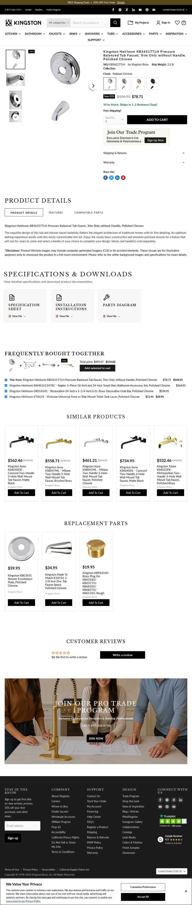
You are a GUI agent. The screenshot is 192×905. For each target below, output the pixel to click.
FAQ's (90, 821)
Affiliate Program (61, 821)
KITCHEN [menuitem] (11, 34)
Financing (92, 811)
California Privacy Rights (65, 837)
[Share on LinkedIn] (117, 177)
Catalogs (127, 832)
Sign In (166, 22)
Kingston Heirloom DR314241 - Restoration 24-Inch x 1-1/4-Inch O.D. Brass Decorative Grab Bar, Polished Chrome (81, 391)
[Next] (93, 85)
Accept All (142, 896)
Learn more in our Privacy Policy (23, 901)
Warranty (92, 852)
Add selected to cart (97, 368)
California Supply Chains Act (74, 869)
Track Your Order (96, 801)
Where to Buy (60, 806)
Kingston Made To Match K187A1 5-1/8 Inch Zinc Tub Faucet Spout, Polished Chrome (56, 581)
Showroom (128, 852)
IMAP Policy (94, 842)
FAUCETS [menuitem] (55, 34)
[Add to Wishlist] (93, 52)
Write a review (123, 655)
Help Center (94, 816)
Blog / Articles (130, 811)
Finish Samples (131, 847)
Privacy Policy (95, 847)
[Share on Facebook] (105, 177)
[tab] (24, 212)
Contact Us (93, 796)
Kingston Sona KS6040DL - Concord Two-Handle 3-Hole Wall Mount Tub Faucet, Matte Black (133, 473)
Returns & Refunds (98, 837)
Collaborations (130, 827)
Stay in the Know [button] (16, 791)
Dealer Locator (60, 811)
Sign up (13, 838)
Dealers (39, 9)
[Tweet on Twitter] (111, 177)
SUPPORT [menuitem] (94, 40)
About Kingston (61, 796)
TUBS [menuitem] (111, 34)
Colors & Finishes (132, 842)
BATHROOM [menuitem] (33, 34)
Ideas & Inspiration (133, 806)
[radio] (109, 83)
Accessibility (58, 832)
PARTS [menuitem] (153, 34)
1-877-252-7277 (13, 9)
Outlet (28, 9)
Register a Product (97, 827)
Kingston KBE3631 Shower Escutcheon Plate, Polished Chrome (20, 580)
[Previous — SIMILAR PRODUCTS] (11, 446)
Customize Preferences (143, 886)
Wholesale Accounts (63, 816)
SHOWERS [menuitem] (92, 34)
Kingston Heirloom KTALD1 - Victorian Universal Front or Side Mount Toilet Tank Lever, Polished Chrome (75, 396)
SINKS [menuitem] (73, 34)
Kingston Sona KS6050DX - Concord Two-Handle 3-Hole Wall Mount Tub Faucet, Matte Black (21, 475)
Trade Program (53, 9)
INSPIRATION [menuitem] (174, 34)
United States (173, 9)
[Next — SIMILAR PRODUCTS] (181, 446)
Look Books (129, 837)
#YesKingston (130, 816)
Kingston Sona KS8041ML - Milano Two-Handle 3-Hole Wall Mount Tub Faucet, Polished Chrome (95, 475)
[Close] (186, 891)
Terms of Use (12, 869)
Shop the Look (130, 801)
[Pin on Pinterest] (123, 177)
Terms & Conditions (63, 851)
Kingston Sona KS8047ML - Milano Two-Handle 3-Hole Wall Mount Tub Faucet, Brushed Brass (58, 473)
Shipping (92, 832)
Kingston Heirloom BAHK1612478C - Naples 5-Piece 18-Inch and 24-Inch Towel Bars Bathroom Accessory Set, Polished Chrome (90, 385)
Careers (56, 801)
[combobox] (90, 22)
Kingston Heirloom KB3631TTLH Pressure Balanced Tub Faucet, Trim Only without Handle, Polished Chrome (83, 379)
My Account (94, 806)
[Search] (115, 22)
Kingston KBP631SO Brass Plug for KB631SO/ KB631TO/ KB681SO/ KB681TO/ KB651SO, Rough (95, 583)
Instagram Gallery (132, 821)
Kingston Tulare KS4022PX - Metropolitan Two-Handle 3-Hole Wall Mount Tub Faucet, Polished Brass (169, 475)
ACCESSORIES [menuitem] (131, 34)
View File (19, 316)
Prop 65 (56, 827)
